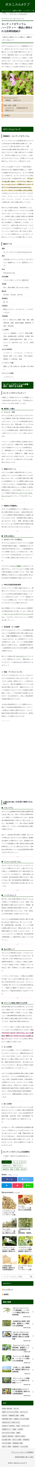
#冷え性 (23, 1162)
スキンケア (26, 1426)
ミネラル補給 (7, 1443)
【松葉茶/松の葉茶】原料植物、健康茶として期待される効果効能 (24, 1231)
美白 (18, 1426)
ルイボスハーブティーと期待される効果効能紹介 (24, 1208)
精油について (9, 110)
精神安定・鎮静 (14, 1415)
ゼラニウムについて (11, 98)
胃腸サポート (7, 1429)
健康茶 (6, 1294)
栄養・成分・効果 (10, 105)
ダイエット (24, 1412)
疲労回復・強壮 (7, 1419)
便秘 (22, 1415)
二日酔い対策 (7, 1439)
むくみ (17, 1408)
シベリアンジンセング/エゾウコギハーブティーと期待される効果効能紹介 (8, 1213)
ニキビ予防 (24, 1446)
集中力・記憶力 (20, 1436)
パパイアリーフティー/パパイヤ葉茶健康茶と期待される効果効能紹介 (25, 1249)
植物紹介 (8, 100)
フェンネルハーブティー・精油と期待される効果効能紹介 (8, 1231)
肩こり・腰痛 (7, 1446)
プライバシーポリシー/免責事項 (22, 1452)
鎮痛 (18, 1433)
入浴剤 (21, 1429)
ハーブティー (28, 10)
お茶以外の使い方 (22, 108)
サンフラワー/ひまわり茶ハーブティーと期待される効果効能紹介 (25, 1268)
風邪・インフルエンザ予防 (10, 1412)
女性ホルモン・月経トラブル (11, 1422)
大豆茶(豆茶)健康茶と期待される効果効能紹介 (8, 1267)
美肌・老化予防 (7, 1408)
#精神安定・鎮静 (8, 1169)
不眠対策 (26, 1439)
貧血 (15, 1429)
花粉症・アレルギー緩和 (22, 1419)
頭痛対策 (16, 1446)
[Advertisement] (17, 739)
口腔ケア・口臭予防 (8, 1426)
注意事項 (7, 115)
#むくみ (15, 1162)
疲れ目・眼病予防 (8, 1436)
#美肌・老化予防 (21, 1169)
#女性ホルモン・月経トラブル (12, 1165)
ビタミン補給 (17, 1439)
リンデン (20, 493)
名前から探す (17, 10)
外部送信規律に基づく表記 (24, 1457)
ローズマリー (21, 656)
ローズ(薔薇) (16, 566)
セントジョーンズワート (13, 614)
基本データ (17, 100)
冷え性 (5, 1415)
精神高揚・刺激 (18, 1443)
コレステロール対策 (8, 1433)
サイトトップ (6, 10)
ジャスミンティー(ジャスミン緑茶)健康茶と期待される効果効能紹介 (8, 1249)
